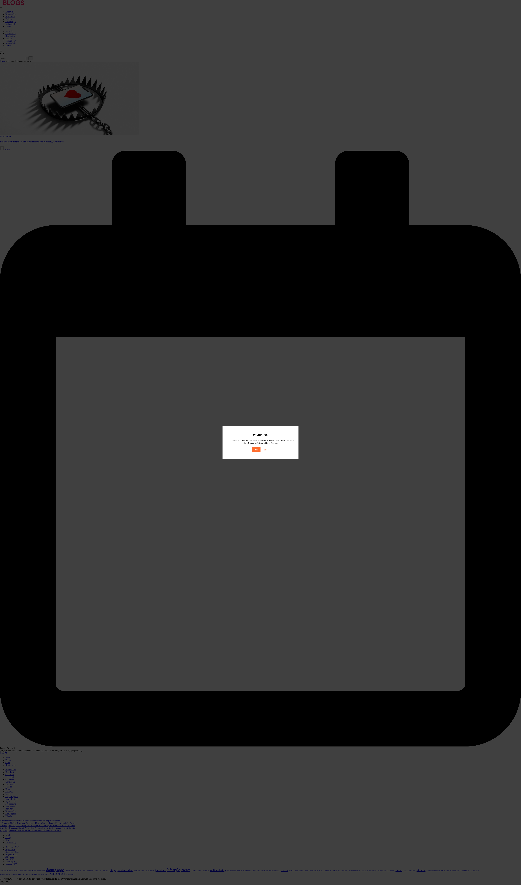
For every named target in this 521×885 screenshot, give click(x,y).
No (265, 449)
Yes (256, 449)
